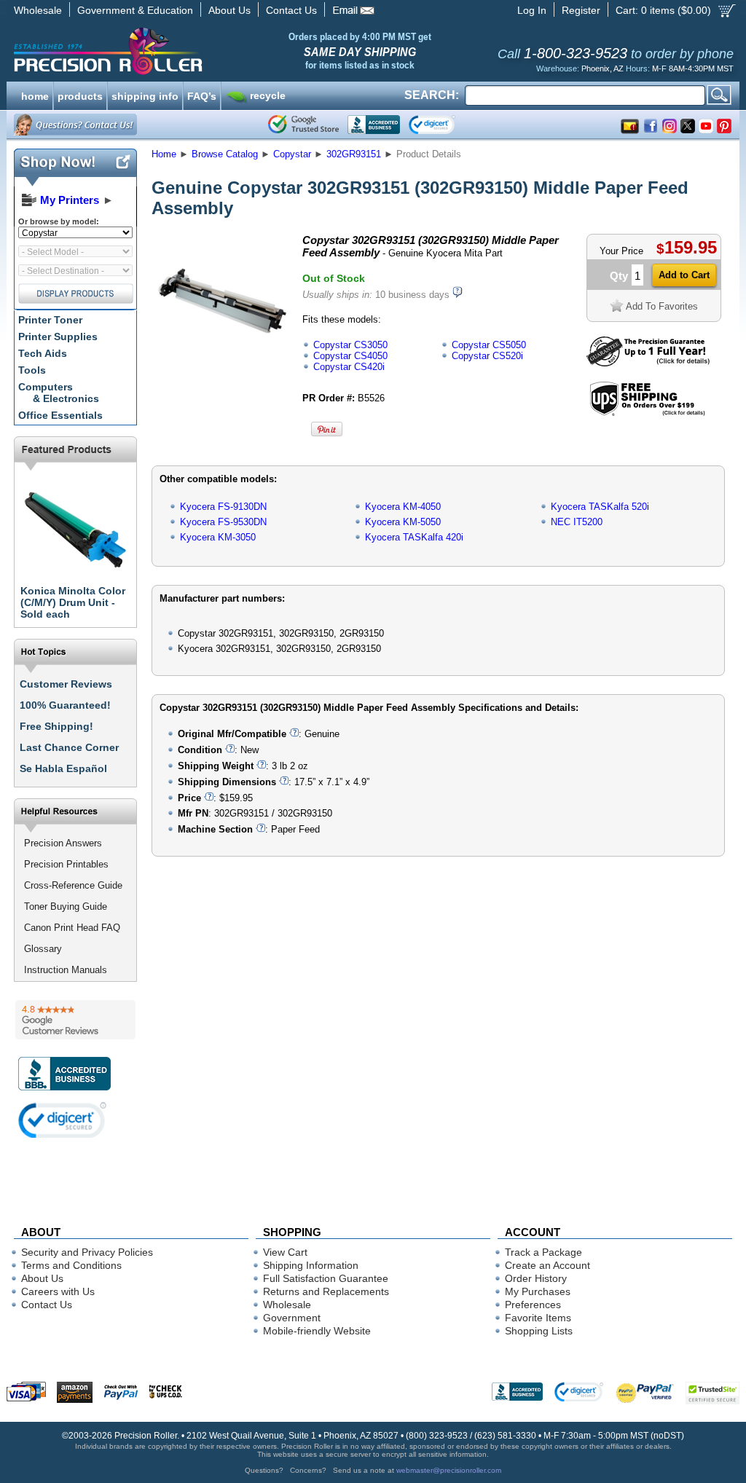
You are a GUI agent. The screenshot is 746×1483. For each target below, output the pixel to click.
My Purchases (537, 1291)
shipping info (144, 94)
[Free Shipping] (647, 413)
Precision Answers (63, 843)
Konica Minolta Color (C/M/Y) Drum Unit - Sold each (72, 602)
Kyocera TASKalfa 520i (600, 506)
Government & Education (135, 10)
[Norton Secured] (444, 124)
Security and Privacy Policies (87, 1252)
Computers (58, 392)
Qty (619, 276)
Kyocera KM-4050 (403, 506)
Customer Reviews (66, 684)
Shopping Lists (539, 1331)
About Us (229, 10)
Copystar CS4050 (350, 355)
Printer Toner (50, 320)
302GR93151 (353, 154)
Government (292, 1317)
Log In (531, 10)
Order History (536, 1278)
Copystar (292, 154)
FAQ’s (201, 94)
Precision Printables (66, 864)
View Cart (285, 1252)
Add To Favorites (662, 306)
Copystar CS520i (487, 355)
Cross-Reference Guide (73, 885)
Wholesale (38, 10)
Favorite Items (538, 1317)
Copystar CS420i (349, 366)
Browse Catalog (225, 154)
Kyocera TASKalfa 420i (414, 537)
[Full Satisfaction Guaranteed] (648, 363)
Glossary (43, 948)
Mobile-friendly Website (317, 1331)
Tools (32, 370)
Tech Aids (42, 353)
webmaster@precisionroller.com (448, 1470)
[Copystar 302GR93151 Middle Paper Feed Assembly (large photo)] (222, 364)
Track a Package (543, 1252)
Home (164, 154)
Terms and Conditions (71, 1265)
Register (581, 10)
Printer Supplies (58, 336)
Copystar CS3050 (350, 344)
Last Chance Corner (69, 747)
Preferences (533, 1304)
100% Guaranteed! (65, 705)
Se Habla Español (63, 768)
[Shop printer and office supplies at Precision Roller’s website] (184, 51)
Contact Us (291, 10)
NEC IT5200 (576, 521)
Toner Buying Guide (65, 906)
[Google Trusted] (303, 124)
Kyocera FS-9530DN (223, 521)
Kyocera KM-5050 (403, 521)
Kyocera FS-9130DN (223, 506)
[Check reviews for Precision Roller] (75, 1019)
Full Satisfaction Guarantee (325, 1278)
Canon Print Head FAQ (72, 927)
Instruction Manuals (65, 969)
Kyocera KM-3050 (218, 537)
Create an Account (547, 1265)
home (35, 94)
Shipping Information (310, 1265)
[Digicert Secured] (62, 1119)
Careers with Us (58, 1291)
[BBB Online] (374, 124)
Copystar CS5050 (489, 344)
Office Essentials (60, 415)
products (80, 94)
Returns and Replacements (326, 1291)
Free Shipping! (56, 726)
